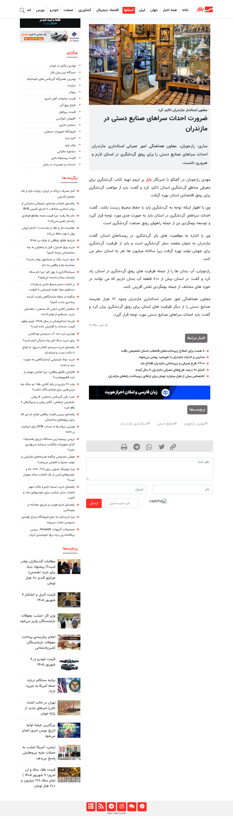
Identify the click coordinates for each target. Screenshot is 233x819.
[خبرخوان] (101, 807)
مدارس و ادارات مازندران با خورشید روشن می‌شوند (172, 357)
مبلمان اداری (67, 125)
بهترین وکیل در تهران (62, 65)
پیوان (72, 92)
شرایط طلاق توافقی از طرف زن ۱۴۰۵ (52, 240)
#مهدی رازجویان (195, 424)
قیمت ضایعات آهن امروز (60, 98)
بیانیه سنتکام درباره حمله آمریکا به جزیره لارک (40, 685)
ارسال (94, 503)
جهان (154, 10)
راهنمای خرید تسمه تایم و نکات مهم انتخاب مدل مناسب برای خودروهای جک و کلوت (49, 492)
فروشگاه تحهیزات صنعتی (60, 131)
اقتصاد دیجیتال (107, 10)
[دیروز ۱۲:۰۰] (69, 566)
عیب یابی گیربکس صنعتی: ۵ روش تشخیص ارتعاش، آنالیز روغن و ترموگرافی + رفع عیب (48, 402)
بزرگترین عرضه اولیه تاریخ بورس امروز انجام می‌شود (38, 730)
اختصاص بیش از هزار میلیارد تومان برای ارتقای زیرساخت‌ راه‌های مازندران (156, 376)
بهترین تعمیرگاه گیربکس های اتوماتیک (51, 79)
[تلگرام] (111, 807)
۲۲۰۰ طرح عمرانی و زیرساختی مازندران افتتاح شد (172, 363)
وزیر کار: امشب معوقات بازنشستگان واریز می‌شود (37, 618)
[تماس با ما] (131, 807)
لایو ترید (70, 138)
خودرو (54, 10)
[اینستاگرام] (121, 807)
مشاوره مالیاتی (66, 151)
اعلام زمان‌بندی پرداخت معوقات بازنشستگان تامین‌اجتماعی (38, 642)
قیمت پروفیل (67, 112)
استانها (129, 10)
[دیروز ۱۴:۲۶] (69, 774)
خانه (185, 10)
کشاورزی (84, 10)
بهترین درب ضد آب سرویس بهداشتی (51, 333)
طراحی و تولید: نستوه (116, 813)
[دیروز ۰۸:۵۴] (69, 685)
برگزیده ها (70, 178)
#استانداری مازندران (135, 424)
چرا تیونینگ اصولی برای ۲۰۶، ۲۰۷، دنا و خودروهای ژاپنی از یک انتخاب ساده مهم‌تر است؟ (49, 475)
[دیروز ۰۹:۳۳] (69, 707)
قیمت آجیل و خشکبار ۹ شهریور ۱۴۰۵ (38, 597)
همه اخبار (170, 10)
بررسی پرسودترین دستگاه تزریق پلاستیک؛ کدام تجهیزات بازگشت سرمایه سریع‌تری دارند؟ (49, 444)
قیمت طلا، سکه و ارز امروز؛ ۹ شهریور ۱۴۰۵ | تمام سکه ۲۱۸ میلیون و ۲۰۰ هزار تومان (38, 778)
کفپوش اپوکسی (66, 118)
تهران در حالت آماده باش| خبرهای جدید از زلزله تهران (40, 708)
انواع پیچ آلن (67, 105)
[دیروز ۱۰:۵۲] (69, 599)
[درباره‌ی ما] (141, 807)
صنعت (68, 10)
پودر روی (70, 145)
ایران (142, 10)
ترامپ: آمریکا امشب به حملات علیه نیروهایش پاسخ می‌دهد (38, 753)
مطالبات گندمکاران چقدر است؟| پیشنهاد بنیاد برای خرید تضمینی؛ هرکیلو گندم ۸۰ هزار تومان (37, 572)
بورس (40, 10)
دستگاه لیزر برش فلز (63, 72)
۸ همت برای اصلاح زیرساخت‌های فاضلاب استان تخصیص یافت (163, 351)
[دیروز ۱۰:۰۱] (69, 664)
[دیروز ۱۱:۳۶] (69, 620)
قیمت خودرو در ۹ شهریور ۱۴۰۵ (42, 662)
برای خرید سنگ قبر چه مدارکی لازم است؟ (49, 340)
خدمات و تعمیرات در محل (59, 164)
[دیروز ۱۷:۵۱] (69, 752)
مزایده (72, 85)
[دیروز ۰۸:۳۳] (69, 730)
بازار (149, 179)
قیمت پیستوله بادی (63, 158)
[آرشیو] (90, 807)
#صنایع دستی (167, 424)
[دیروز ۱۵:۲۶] (69, 642)
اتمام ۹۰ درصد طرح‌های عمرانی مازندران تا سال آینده (170, 370)
